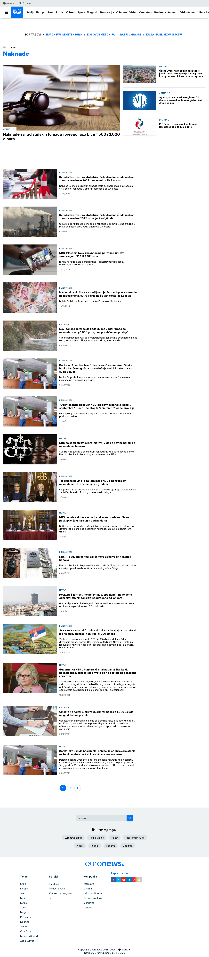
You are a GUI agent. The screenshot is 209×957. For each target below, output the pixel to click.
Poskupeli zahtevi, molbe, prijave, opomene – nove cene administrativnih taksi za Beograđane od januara (95, 596)
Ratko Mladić (97, 837)
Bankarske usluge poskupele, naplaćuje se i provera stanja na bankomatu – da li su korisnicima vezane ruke (97, 752)
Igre (51, 898)
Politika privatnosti (93, 898)
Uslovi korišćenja (93, 893)
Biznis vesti (65, 172)
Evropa (41, 12)
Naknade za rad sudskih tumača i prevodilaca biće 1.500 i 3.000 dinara (61, 136)
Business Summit (165, 12)
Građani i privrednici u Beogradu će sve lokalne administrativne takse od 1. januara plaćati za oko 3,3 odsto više (96, 605)
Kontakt (88, 907)
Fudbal (94, 845)
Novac (62, 513)
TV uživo (54, 883)
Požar (115, 837)
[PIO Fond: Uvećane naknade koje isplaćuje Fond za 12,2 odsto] (139, 127)
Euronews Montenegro (64, 34)
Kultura (71, 12)
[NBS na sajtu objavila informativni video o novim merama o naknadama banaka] (30, 449)
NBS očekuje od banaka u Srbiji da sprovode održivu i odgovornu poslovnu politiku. (95, 415)
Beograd (127, 845)
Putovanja (107, 12)
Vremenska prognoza (60, 893)
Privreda (64, 324)
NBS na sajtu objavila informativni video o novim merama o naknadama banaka (97, 444)
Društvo (164, 66)
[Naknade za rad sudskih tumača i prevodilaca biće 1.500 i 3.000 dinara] (61, 97)
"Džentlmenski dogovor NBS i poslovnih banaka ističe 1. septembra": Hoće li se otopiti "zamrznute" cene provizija (97, 406)
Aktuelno (8, 129)
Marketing (89, 902)
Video (133, 12)
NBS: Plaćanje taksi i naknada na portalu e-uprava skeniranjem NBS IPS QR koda (91, 254)
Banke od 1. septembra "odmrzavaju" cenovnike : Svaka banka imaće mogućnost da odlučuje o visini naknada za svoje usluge (95, 368)
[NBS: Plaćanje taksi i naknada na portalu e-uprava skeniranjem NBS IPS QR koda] (30, 259)
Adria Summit (188, 12)
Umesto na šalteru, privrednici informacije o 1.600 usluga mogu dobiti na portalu (96, 713)
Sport (81, 12)
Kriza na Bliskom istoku (164, 34)
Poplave (110, 845)
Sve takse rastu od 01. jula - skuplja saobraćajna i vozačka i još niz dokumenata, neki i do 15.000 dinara (97, 632)
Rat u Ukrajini (130, 34)
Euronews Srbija (73, 837)
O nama (88, 888)
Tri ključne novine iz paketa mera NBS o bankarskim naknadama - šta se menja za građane (92, 482)
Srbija (30, 12)
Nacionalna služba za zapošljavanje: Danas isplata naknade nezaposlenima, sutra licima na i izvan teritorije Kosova (98, 294)
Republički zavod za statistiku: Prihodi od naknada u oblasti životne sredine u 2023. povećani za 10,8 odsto (97, 178)
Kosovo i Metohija (101, 34)
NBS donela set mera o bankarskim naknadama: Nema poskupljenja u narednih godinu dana (94, 519)
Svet (51, 12)
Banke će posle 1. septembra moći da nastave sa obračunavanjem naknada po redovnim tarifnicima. (94, 378)
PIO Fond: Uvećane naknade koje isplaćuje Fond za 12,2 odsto (178, 125)
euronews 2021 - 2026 (103, 949)
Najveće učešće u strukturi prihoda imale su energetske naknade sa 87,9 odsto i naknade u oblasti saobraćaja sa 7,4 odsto (96, 187)
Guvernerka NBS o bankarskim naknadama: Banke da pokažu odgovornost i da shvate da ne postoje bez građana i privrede (98, 673)
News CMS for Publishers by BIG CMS (104, 952)
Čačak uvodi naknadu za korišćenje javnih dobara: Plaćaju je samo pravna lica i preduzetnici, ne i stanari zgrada (181, 73)
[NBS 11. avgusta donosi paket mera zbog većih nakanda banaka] (30, 563)
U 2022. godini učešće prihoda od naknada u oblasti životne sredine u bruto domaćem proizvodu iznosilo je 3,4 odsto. (97, 225)
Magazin (92, 12)
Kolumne (121, 12)
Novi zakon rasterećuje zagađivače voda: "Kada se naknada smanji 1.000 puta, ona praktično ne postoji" (93, 330)
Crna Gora (145, 12)
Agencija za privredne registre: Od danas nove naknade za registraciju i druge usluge (180, 100)
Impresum (89, 883)
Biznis (60, 12)
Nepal (80, 845)
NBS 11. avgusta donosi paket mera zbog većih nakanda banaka (95, 558)
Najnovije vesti (57, 888)
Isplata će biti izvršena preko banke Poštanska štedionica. (90, 301)
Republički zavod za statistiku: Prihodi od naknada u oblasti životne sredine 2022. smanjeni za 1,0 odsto (97, 216)
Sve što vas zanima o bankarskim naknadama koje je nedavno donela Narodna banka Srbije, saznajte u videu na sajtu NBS (97, 453)
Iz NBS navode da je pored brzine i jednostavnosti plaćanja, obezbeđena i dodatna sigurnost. (91, 263)
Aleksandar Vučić (135, 837)
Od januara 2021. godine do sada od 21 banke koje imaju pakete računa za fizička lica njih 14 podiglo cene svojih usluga (98, 491)
